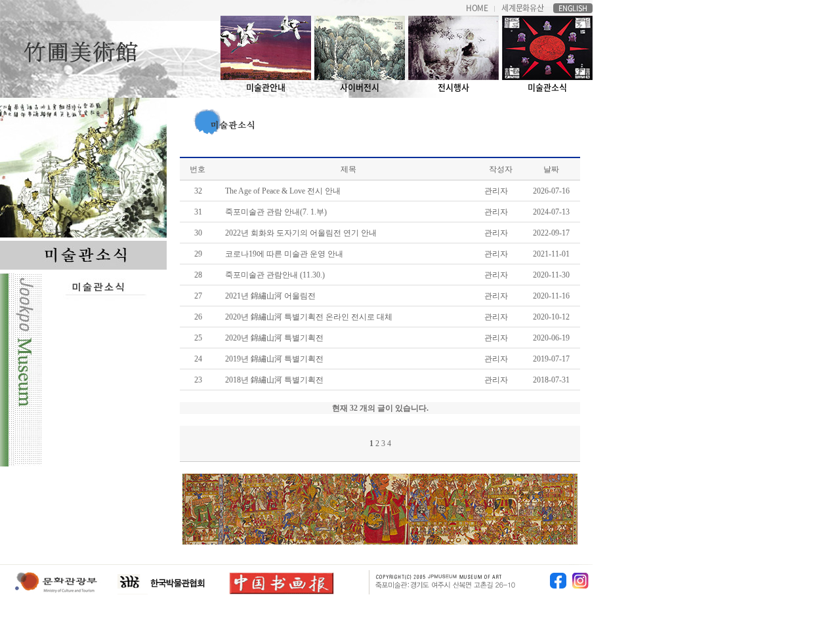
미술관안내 (265, 87)
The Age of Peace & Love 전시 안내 (283, 191)
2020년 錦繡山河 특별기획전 (274, 337)
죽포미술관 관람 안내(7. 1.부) (276, 212)
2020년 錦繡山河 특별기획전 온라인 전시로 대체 (308, 316)
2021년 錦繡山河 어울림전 (270, 295)
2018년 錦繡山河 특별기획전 (274, 379)
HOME (477, 8)
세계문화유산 (522, 8)
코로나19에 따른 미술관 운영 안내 (284, 253)
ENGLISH (572, 8)
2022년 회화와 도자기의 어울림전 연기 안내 (301, 233)
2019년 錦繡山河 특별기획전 (274, 358)
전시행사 (453, 87)
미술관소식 (547, 87)
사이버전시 (359, 87)
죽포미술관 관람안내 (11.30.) (275, 274)
